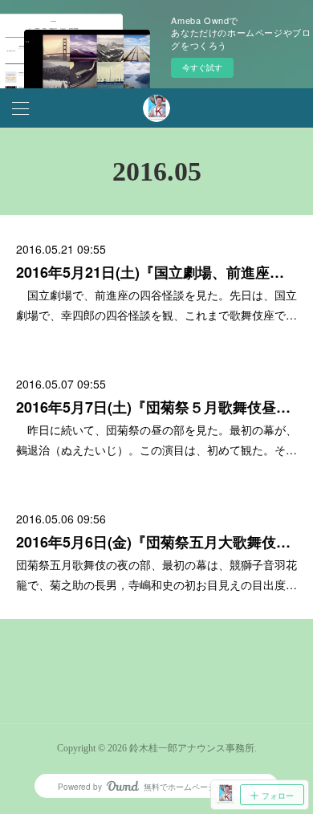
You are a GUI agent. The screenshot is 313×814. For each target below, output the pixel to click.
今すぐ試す (202, 67)
